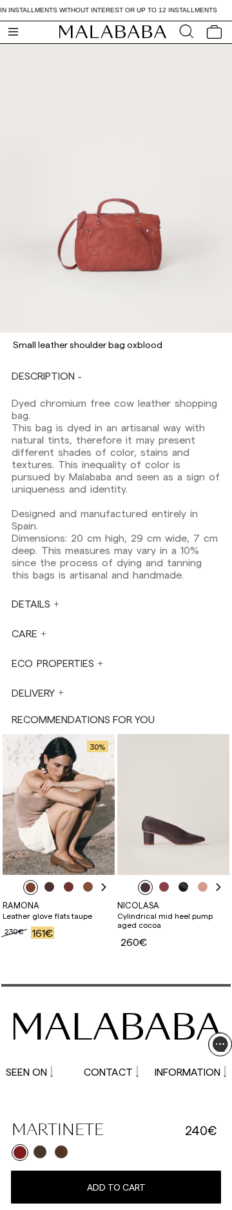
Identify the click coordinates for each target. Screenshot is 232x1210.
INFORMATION (187, 1071)
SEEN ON (26, 1071)
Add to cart (116, 1187)
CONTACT (108, 1071)
